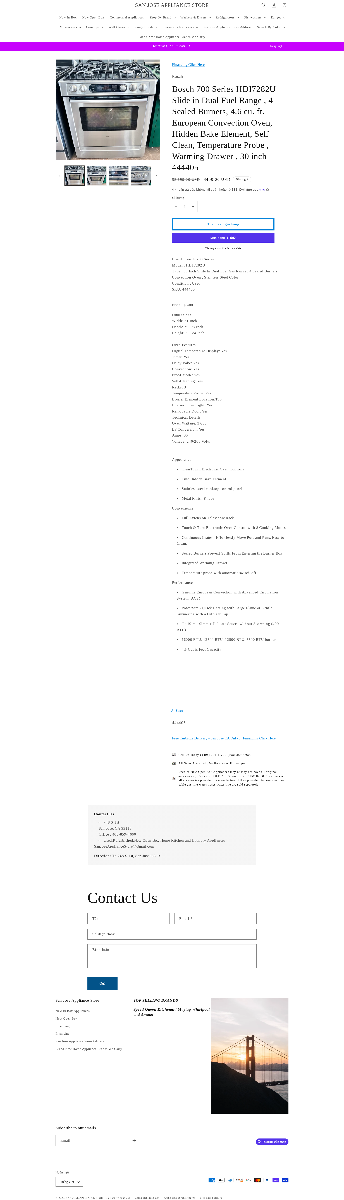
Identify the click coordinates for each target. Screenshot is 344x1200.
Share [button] (180, 710)
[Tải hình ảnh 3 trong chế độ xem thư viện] (119, 176)
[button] (162, 17)
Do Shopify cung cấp (118, 1197)
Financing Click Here (188, 64)
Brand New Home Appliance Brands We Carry (89, 1049)
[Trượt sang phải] (156, 176)
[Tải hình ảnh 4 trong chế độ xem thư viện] (141, 176)
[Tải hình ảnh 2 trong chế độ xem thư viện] (97, 176)
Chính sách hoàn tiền (147, 1197)
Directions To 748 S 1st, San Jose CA (125, 856)
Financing (63, 1026)
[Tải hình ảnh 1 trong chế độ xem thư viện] (75, 176)
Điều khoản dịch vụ (211, 1197)
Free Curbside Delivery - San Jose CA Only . (206, 738)
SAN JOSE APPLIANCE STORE (85, 1197)
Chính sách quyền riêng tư (179, 1197)
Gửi (102, 983)
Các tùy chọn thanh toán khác (223, 248)
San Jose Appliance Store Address (80, 1041)
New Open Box (66, 1018)
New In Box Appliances (73, 1011)
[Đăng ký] (134, 1140)
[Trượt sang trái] (59, 176)
